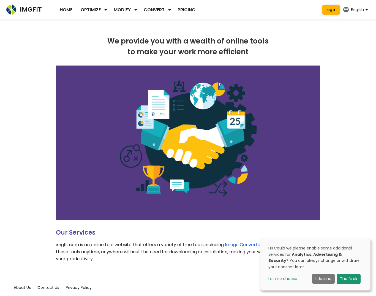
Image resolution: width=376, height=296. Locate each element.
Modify (122, 10)
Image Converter (243, 244)
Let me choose (282, 278)
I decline (323, 278)
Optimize (91, 10)
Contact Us (48, 287)
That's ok (348, 278)
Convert (154, 10)
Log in (331, 9)
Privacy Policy (79, 287)
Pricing (186, 10)
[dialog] (315, 264)
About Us (22, 287)
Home (66, 10)
